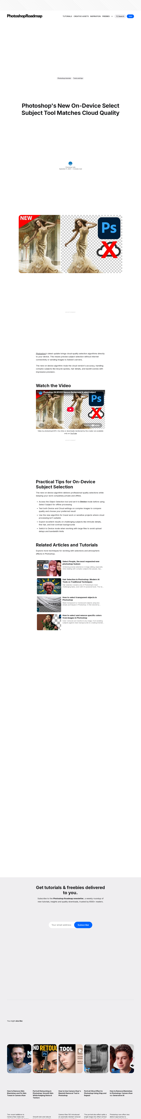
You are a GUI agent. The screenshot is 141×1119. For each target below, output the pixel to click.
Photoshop (41, 353)
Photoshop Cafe (70, 167)
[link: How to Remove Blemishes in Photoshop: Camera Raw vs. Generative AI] (122, 1072)
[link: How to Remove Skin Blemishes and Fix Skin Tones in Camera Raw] (19, 1072)
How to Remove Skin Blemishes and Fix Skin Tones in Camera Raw (16, 1093)
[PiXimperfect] (61, 1070)
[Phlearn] (87, 1070)
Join (130, 16)
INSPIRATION (95, 16)
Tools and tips (78, 78)
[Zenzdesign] (10, 1070)
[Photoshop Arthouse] (35, 1070)
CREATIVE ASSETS (81, 16)
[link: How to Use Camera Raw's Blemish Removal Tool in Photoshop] (70, 1072)
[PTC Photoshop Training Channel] (113, 1070)
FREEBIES (106, 16)
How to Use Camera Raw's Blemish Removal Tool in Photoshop (69, 1093)
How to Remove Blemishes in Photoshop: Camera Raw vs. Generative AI (121, 1093)
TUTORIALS (67, 16)
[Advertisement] (70, 5)
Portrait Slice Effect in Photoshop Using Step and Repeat (95, 1093)
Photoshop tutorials (64, 78)
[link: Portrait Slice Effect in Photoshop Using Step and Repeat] (96, 1072)
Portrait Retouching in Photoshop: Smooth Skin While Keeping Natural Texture (43, 1094)
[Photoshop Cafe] (70, 163)
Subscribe (83, 925)
